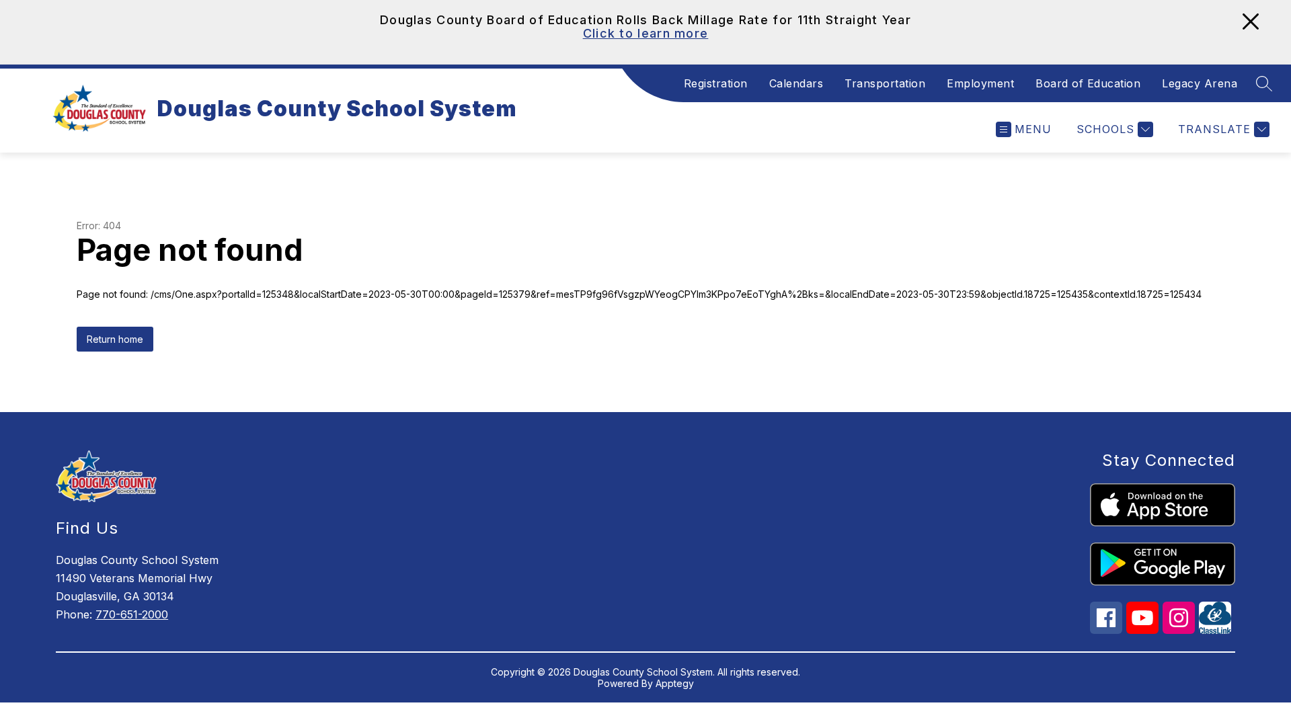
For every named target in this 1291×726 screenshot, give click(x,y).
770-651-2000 (131, 614)
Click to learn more (646, 33)
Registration (716, 83)
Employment (980, 83)
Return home (115, 339)
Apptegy (675, 683)
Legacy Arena (1199, 83)
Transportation (885, 83)
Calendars (796, 83)
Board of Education (1087, 83)
